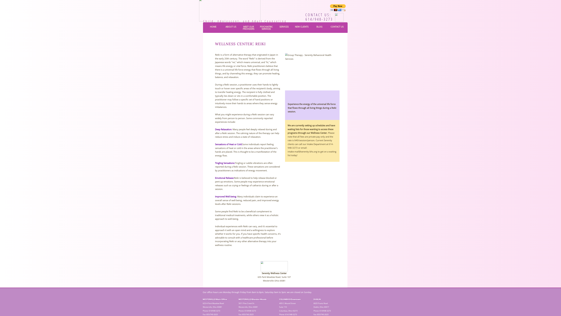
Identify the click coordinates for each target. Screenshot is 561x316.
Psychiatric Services (266, 27)
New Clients (302, 26)
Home (213, 26)
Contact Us (337, 26)
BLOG (319, 26)
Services (284, 26)
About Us (231, 26)
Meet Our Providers (248, 27)
